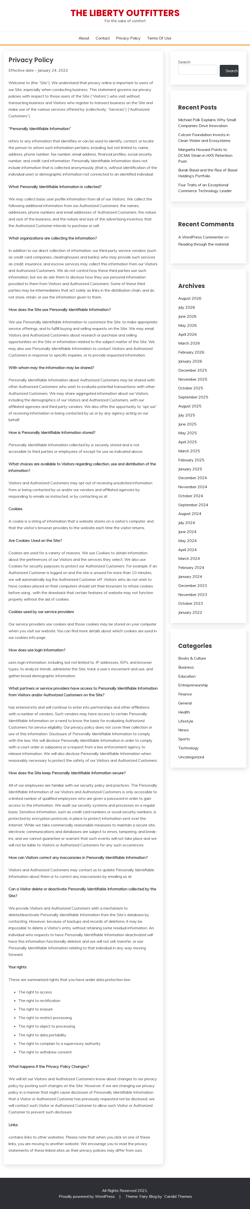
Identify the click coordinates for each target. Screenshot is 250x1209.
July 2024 (186, 522)
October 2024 (190, 495)
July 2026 (186, 307)
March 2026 (189, 343)
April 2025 (187, 441)
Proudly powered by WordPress (87, 1196)
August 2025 (189, 406)
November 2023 (192, 594)
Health (184, 712)
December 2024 (192, 477)
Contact (103, 38)
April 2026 (187, 334)
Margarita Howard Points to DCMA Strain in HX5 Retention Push (205, 155)
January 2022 (190, 612)
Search (184, 61)
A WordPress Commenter (200, 237)
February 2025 (191, 459)
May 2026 (187, 325)
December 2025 (192, 370)
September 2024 (193, 504)
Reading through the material (203, 244)
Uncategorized (191, 756)
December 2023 (192, 585)
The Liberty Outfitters (125, 13)
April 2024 (187, 549)
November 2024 (192, 486)
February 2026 (191, 352)
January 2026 (190, 361)
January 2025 (190, 468)
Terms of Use (159, 38)
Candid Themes (178, 1196)
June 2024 (187, 531)
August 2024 (189, 513)
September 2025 (193, 397)
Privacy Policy (128, 38)
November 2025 (192, 379)
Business (186, 667)
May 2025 (187, 432)
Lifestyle (185, 721)
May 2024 (187, 540)
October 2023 (190, 603)
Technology (188, 747)
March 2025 (189, 450)
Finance (185, 694)
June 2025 (187, 424)
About (84, 38)
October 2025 (190, 388)
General (185, 703)
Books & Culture (192, 658)
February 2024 (191, 567)
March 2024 (189, 558)
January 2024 (190, 576)
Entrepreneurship (193, 685)
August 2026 (189, 298)
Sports (184, 738)
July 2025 (186, 415)
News (183, 729)
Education (187, 676)
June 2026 (187, 316)
